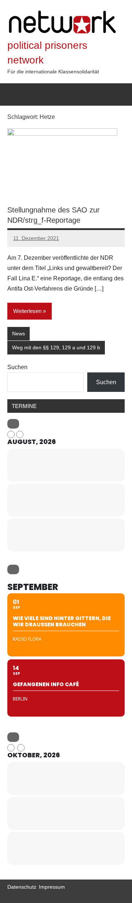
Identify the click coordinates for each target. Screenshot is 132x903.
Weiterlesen (27, 311)
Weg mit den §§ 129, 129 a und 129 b (56, 347)
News (18, 333)
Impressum (52, 887)
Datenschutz (21, 887)
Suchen (17, 367)
